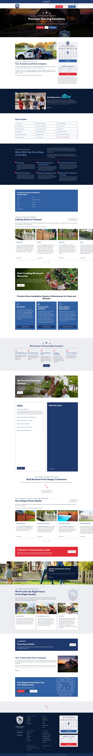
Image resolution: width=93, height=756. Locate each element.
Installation (29, 719)
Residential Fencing (25, 326)
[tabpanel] (25, 166)
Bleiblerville (34, 204)
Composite (29, 740)
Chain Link (62, 242)
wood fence (44, 245)
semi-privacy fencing (43, 526)
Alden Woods (19, 197)
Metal (81, 242)
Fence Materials (30, 730)
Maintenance (29, 723)
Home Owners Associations (68, 326)
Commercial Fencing (46, 326)
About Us (46, 365)
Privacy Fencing (20, 523)
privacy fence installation (25, 526)
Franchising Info (72, 551)
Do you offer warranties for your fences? (24, 420)
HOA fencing (72, 315)
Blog (44, 747)
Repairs (28, 721)
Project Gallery (45, 725)
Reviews (44, 723)
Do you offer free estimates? (22, 409)
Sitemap (55, 754)
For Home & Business (31, 716)
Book (72, 6)
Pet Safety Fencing (85, 523)
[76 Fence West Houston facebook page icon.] (19, 735)
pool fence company (67, 526)
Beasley (18, 202)
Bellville (18, 204)
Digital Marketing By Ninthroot (61, 754)
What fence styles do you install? (23, 423)
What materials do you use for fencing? (24, 427)
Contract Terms (50, 754)
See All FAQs (20, 468)
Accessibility (46, 754)
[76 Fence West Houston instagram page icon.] (20, 735)
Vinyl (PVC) (19, 242)
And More (44, 742)
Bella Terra (34, 202)
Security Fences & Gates (47, 740)
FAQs (43, 721)
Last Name (69, 68)
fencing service (51, 575)
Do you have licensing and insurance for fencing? (26, 417)
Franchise (29, 749)
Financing (20, 392)
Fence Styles (45, 730)
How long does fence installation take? (24, 430)
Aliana (33, 197)
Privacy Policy (41, 754)
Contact (44, 727)
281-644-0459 (19, 732)
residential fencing (27, 312)
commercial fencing (47, 314)
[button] (68, 70)
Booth (18, 206)
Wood (39, 242)
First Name (60, 68)
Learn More (73, 644)
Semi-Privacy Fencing (43, 523)
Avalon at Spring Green (36, 199)
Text (65, 6)
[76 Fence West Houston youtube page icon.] (21, 735)
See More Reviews (46, 491)
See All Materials (73, 219)
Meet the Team (45, 719)
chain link (64, 245)
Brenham (33, 206)
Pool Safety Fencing (64, 523)
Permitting (29, 718)
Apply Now (46, 2)
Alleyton (18, 199)
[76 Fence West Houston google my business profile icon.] (17, 735)
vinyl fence (19, 247)
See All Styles (73, 500)
